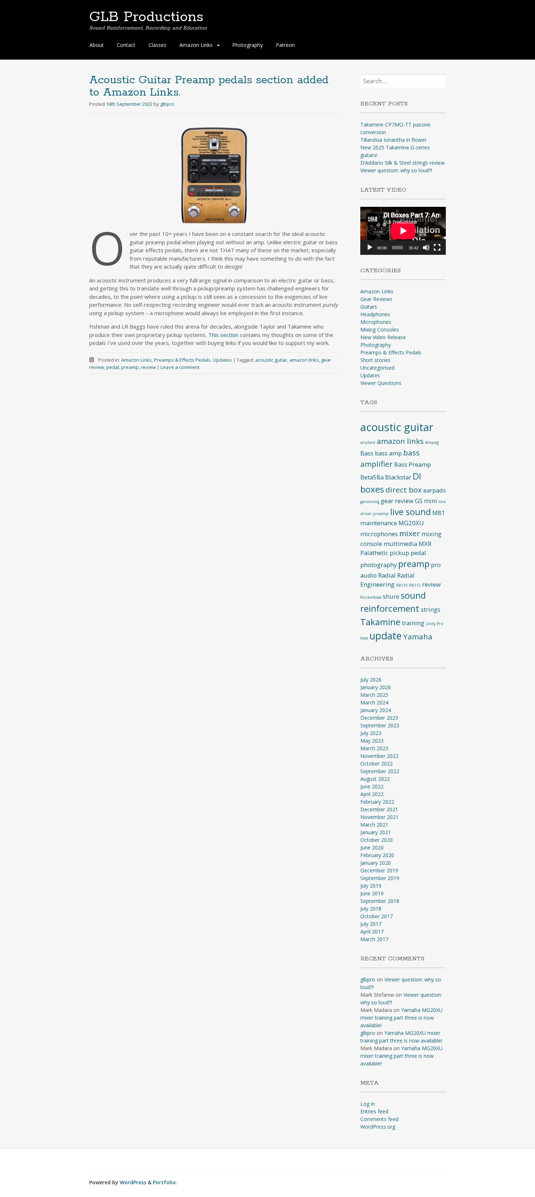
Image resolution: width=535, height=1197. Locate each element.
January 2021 (375, 832)
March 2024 (374, 702)
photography (378, 565)
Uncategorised (377, 367)
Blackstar (398, 477)
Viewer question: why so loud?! (396, 170)
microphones (379, 534)
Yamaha (417, 636)
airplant (367, 442)
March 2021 (374, 824)
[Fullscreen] (437, 247)
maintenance (378, 523)
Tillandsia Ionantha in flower (393, 139)
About (97, 44)
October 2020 (376, 839)
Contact (126, 44)
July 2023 (370, 733)
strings (430, 609)
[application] (403, 231)
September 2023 (379, 725)
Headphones (375, 314)
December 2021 (379, 809)
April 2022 (372, 794)
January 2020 (375, 862)
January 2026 (375, 687)
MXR (425, 543)
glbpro (167, 104)
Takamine (380, 622)
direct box (403, 490)
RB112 (415, 585)
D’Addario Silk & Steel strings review (402, 162)
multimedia (400, 543)
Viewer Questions (380, 382)
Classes (157, 44)
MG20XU (411, 523)
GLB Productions (146, 17)
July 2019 (370, 885)
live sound (410, 512)
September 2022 (379, 771)
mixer (409, 533)
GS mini (426, 501)
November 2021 (379, 817)
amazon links (304, 360)
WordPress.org (377, 1126)
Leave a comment (179, 367)
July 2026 (370, 679)
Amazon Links (136, 360)
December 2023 (379, 717)
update (385, 635)
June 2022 (372, 786)
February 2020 (377, 855)
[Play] (369, 247)
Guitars (368, 306)
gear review (397, 501)
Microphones (375, 321)
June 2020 (372, 847)
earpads (434, 490)
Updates (222, 360)
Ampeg (432, 442)
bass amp (388, 453)
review (148, 367)
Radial (387, 575)
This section (223, 334)
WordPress (133, 1182)
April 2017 (372, 931)
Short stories (375, 360)
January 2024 (375, 710)
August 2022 (375, 778)
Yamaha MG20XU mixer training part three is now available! (401, 1018)
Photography (247, 44)
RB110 (402, 585)
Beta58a (372, 477)
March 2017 (374, 939)
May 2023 (372, 740)
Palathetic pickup (384, 553)
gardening (369, 501)
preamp (130, 367)
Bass (366, 453)
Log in (367, 1103)
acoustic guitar (271, 360)
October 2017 (376, 916)
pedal (112, 367)
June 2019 (372, 893)
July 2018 (370, 908)
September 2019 (379, 878)
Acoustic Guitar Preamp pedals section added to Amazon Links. (209, 86)
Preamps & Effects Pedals (182, 360)
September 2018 (379, 900)
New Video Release (383, 337)
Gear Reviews (376, 299)
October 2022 (376, 763)
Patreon (285, 44)
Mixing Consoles (379, 329)
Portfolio (164, 1182)
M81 (438, 513)
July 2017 (370, 923)
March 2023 (374, 748)
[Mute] (426, 247)
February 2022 (377, 801)
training (413, 623)
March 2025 (374, 694)
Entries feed (374, 1111)
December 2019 (379, 870)
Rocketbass (370, 597)
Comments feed (379, 1119)
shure (391, 596)
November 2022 (379, 755)
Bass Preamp (412, 464)
